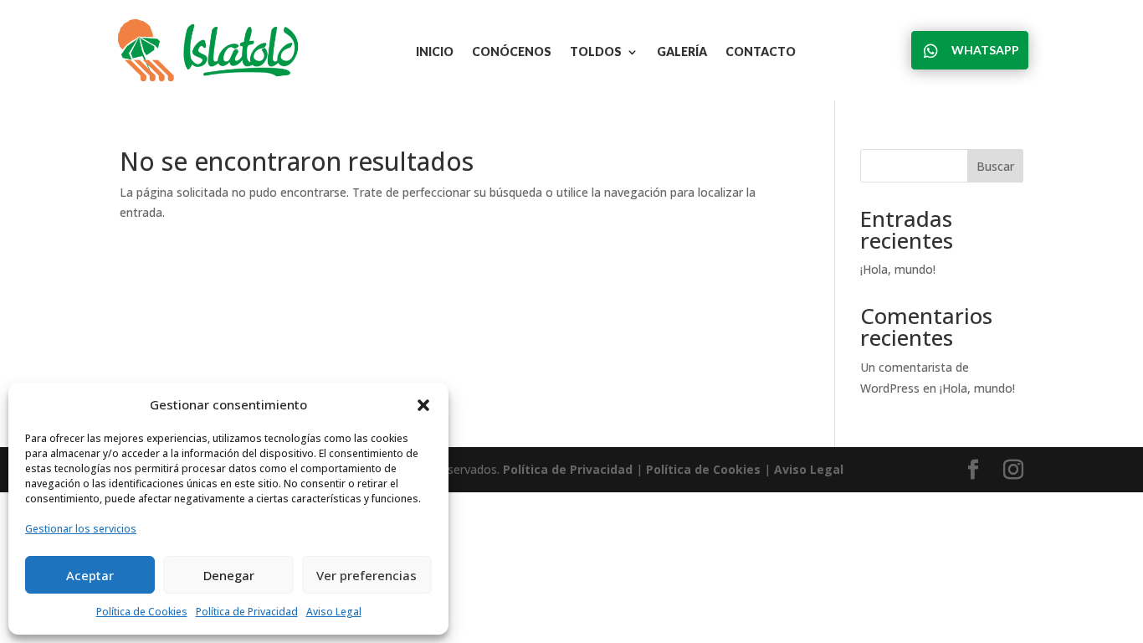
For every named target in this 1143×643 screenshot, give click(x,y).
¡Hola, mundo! (897, 269)
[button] (423, 405)
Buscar (995, 166)
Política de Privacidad (247, 611)
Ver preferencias (366, 575)
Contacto (760, 52)
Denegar (228, 575)
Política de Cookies (141, 611)
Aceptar (90, 575)
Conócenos (511, 52)
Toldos (596, 52)
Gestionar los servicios (80, 529)
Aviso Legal (333, 611)
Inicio (435, 52)
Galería (682, 52)
